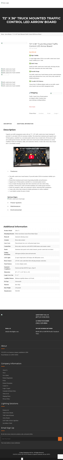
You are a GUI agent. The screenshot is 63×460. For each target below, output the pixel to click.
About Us (5, 370)
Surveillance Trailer (7, 423)
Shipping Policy (6, 396)
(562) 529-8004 (41, 323)
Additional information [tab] (25, 123)
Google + (56, 113)
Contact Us (5, 385)
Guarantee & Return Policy (9, 391)
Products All (6, 410)
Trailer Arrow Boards (8, 412)
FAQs (4, 380)
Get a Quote (6, 375)
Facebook (41, 113)
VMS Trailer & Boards (8, 415)
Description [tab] (8, 123)
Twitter (48, 113)
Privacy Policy (6, 399)
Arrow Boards (8, 34)
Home (2, 34)
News (4, 372)
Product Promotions (7, 383)
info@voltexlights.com (12, 331)
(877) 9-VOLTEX (42, 317)
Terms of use (6, 393)
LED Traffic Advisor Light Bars (10, 420)
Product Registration (8, 378)
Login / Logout (6, 388)
